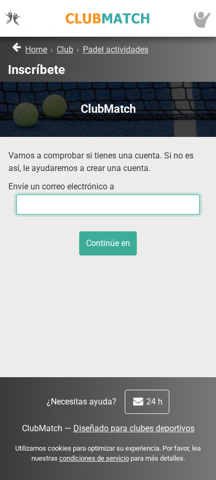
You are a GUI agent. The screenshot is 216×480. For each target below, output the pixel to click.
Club (65, 50)
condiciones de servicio (94, 458)
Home (36, 50)
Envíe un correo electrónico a (61, 186)
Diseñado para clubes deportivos (134, 428)
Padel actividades (115, 50)
